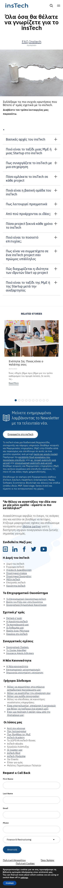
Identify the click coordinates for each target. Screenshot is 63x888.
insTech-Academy (16, 737)
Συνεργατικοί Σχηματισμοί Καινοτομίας (26, 604)
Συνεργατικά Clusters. (17, 647)
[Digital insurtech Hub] (16, 5)
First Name (8, 779)
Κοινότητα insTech (15, 585)
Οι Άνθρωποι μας (15, 627)
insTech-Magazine (16, 756)
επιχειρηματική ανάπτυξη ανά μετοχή (33, 463)
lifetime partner (31, 526)
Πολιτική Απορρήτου (14, 860)
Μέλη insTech (13, 579)
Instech (35, 41)
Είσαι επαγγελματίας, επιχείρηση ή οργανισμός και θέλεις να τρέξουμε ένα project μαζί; (31, 707)
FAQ (25, 41)
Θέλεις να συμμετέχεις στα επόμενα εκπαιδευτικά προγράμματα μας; (26, 688)
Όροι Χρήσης (47, 860)
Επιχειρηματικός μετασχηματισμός (23, 669)
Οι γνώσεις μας (15, 749)
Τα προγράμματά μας (17, 624)
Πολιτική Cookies (25, 863)
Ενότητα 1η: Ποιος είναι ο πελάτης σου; (26, 362)
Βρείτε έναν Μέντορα (17, 630)
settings (24, 877)
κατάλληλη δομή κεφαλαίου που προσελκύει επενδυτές (26, 458)
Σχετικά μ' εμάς (14, 618)
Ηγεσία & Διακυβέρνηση (19, 570)
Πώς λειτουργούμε (16, 731)
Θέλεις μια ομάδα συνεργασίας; (23, 696)
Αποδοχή (9, 883)
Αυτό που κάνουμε (16, 728)
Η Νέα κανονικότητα (17, 666)
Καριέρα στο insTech (17, 633)
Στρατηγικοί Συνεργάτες (19, 576)
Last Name (8, 793)
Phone (6, 823)
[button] (14, 383)
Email (5, 808)
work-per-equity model (45, 454)
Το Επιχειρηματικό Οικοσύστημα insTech (26, 599)
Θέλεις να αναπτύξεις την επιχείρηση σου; (29, 693)
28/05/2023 (13, 369)
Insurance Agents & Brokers (20, 653)
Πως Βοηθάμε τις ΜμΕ (19, 734)
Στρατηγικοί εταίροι (16, 573)
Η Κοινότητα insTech (17, 621)
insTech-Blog (13, 752)
